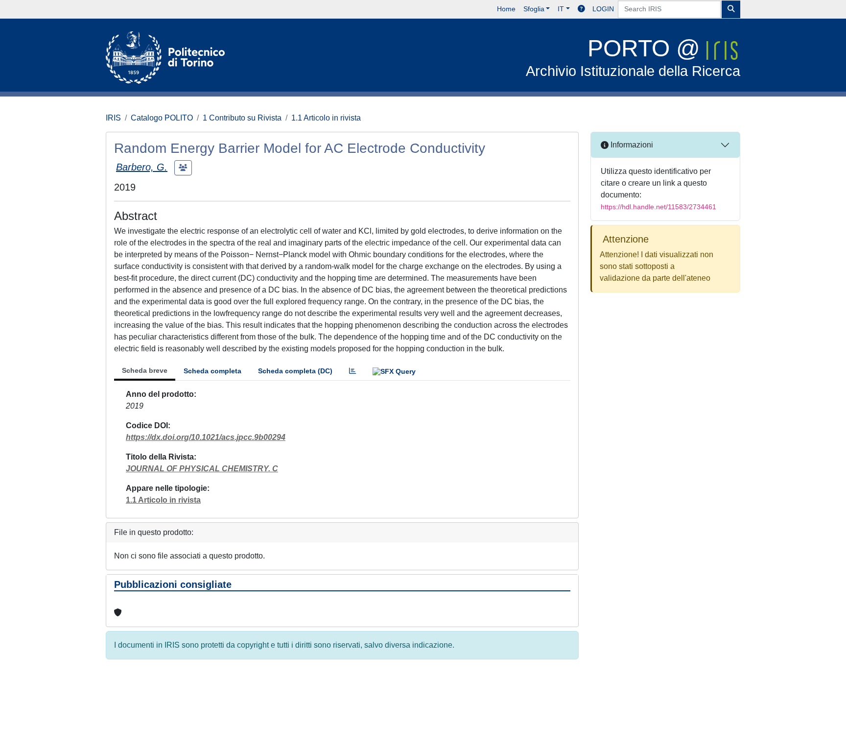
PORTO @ (633, 57)
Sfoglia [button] (533, 9)
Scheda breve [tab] (144, 370)
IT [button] (561, 9)
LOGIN (603, 9)
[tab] (352, 371)
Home (506, 9)
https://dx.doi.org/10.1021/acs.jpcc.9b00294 (205, 437)
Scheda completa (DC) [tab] (295, 371)
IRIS (113, 118)
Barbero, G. (141, 167)
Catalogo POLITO (162, 118)
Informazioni (631, 145)
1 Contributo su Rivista (242, 118)
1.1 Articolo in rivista (326, 118)
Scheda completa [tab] (212, 371)
